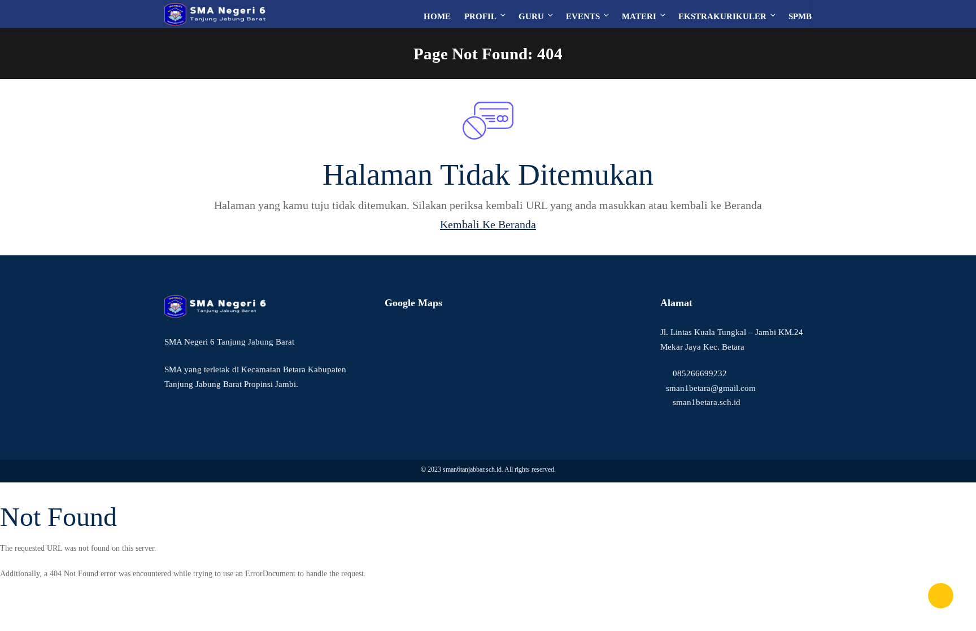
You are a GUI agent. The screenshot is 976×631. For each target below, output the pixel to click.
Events (583, 16)
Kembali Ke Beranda (488, 224)
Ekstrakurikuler (722, 16)
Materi (639, 16)
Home (437, 16)
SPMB (800, 16)
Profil (480, 16)
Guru (531, 16)
